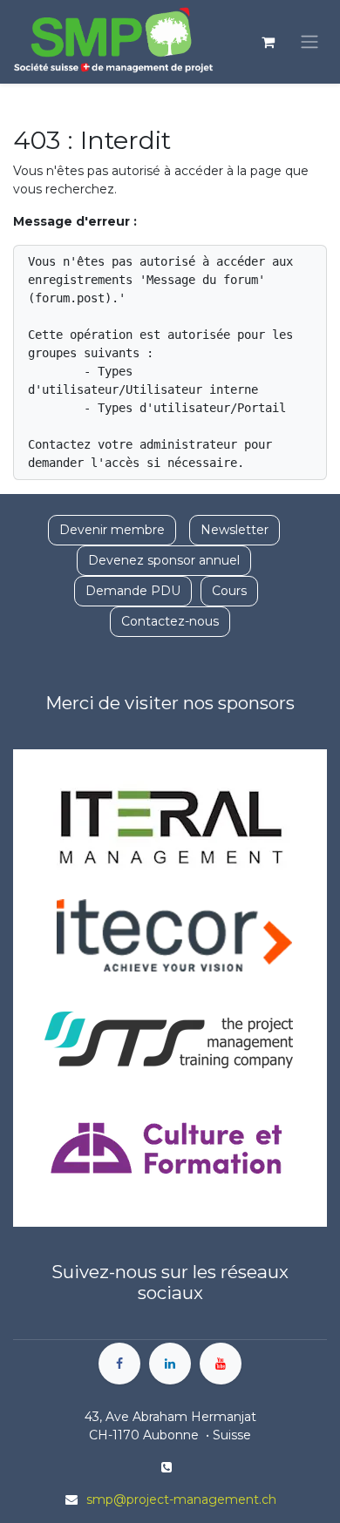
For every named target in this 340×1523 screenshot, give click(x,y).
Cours (229, 591)
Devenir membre (112, 530)
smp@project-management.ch (181, 1499)
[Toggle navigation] (309, 42)
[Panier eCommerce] (267, 41)
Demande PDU (132, 591)
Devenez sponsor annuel (164, 560)
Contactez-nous (170, 621)
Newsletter (235, 530)
